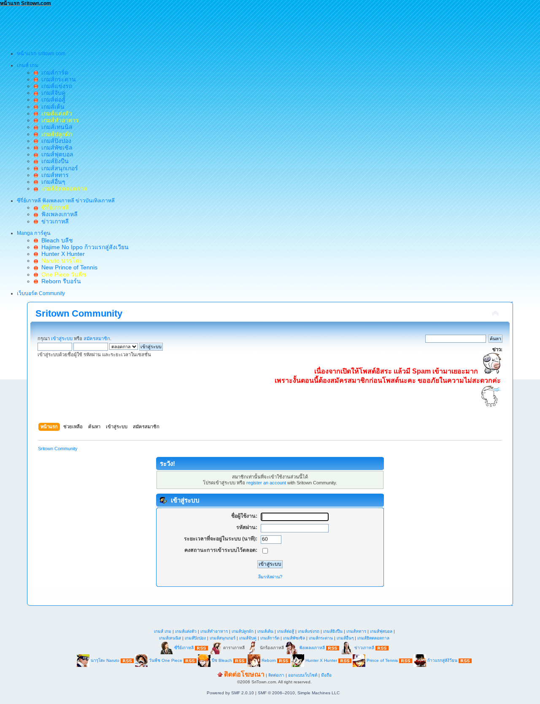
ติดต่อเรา (276, 675)
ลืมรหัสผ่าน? (270, 576)
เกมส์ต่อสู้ (51, 99)
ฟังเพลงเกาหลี (58, 214)
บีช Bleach (222, 660)
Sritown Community (78, 313)
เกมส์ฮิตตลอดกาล (373, 638)
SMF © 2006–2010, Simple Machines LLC (299, 693)
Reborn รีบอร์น (59, 281)
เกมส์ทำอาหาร (214, 631)
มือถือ (326, 675)
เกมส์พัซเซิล (55, 147)
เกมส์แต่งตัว (186, 631)
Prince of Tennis (382, 660)
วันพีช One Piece (166, 660)
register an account (266, 482)
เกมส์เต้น (51, 106)
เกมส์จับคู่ (51, 92)
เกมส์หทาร (53, 175)
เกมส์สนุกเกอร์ (58, 168)
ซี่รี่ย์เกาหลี (184, 647)
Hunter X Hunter (61, 253)
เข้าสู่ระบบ (62, 338)
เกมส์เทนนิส (55, 127)
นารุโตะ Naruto (105, 660)
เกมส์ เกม (162, 631)
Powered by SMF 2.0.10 (230, 693)
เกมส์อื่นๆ (51, 181)
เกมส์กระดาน (57, 79)
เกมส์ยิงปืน (53, 161)
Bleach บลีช (55, 240)
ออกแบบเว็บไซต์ (302, 675)
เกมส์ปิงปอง (54, 140)
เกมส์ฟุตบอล (55, 154)
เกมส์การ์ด (53, 72)
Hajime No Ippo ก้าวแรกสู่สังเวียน (83, 247)
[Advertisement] (153, 26)
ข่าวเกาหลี (53, 221)
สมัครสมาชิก (97, 338)
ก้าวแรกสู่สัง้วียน (442, 660)
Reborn (269, 660)
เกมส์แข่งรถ (55, 86)
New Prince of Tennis (67, 267)
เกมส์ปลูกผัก (243, 631)
